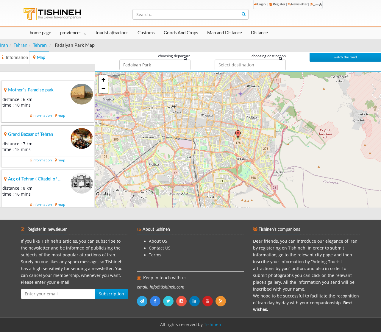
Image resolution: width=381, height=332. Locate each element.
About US (158, 241)
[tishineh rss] (221, 301)
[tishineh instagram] (182, 301)
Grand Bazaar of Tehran (30, 134)
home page (40, 33)
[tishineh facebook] (156, 301)
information (42, 115)
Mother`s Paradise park (31, 90)
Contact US (160, 248)
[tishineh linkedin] (195, 301)
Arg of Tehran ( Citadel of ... (35, 179)
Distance (259, 33)
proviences (71, 33)
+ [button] (103, 79)
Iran (4, 45)
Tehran (20, 45)
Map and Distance (224, 33)
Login (261, 4)
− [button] (103, 88)
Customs (146, 33)
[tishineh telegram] (143, 301)
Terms (155, 255)
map (61, 115)
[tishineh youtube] (209, 301)
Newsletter (299, 4)
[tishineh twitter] (169, 301)
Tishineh (212, 324)
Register (279, 4)
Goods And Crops (181, 33)
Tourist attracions (112, 33)
